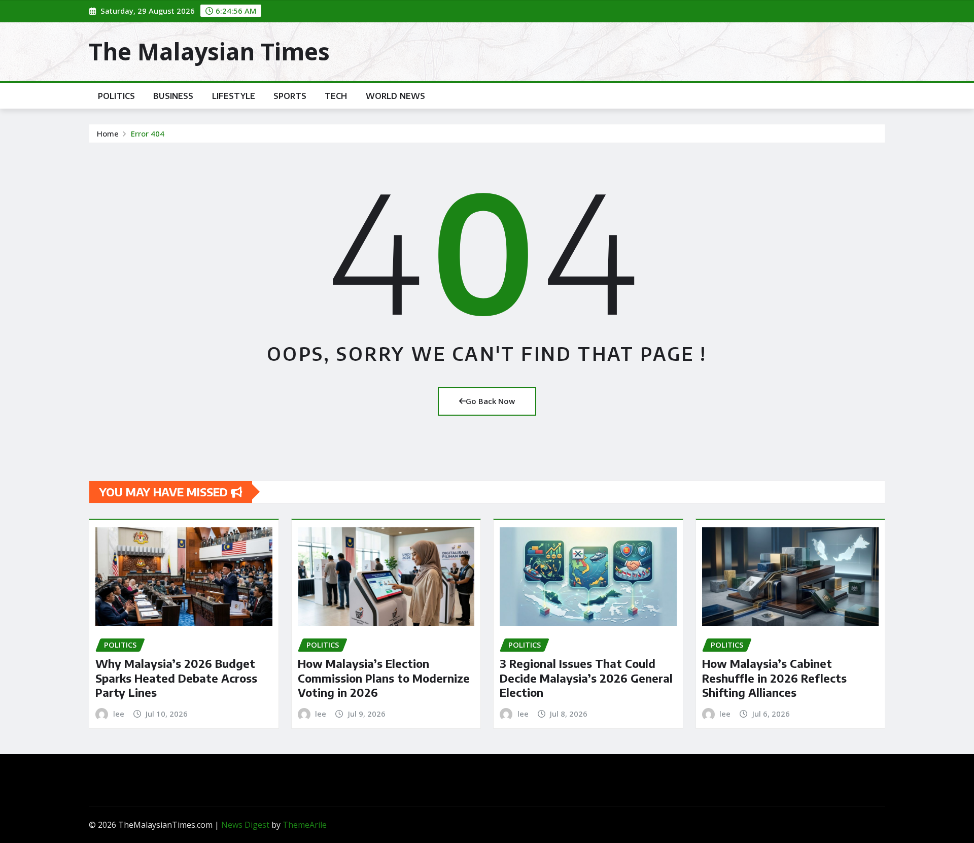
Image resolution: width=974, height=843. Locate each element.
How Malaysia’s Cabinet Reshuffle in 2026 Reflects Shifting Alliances (774, 677)
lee (118, 714)
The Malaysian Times (209, 51)
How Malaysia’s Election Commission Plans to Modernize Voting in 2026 (384, 677)
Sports (289, 96)
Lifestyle (233, 96)
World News (396, 96)
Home (108, 133)
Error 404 (147, 133)
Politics (116, 96)
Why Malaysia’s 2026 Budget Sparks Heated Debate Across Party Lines (176, 677)
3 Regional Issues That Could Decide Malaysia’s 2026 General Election (586, 677)
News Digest (245, 824)
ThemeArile (305, 824)
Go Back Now (490, 401)
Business (173, 96)
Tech (336, 96)
